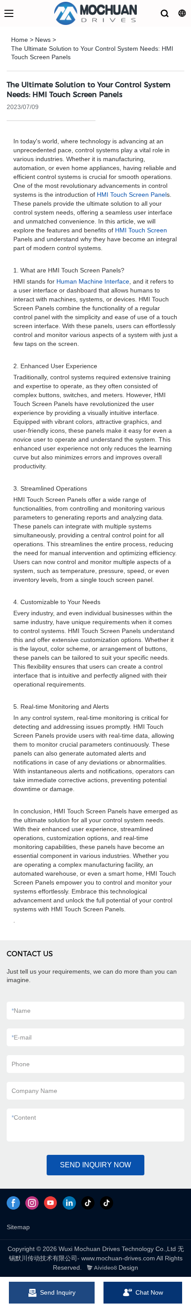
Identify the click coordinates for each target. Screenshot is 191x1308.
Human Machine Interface (92, 281)
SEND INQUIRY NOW (95, 1165)
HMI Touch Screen (141, 230)
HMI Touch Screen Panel (132, 194)
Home (19, 39)
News (43, 39)
